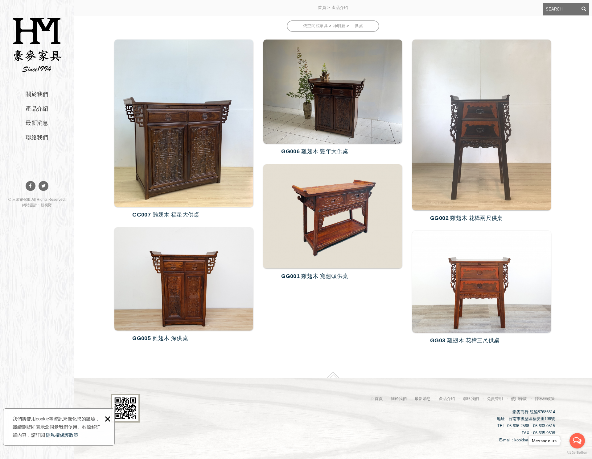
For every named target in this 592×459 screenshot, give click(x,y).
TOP (333, 375)
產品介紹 (37, 109)
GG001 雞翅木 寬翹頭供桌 (332, 222)
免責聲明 (495, 398)
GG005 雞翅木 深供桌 (183, 285)
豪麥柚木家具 (37, 44)
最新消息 (37, 123)
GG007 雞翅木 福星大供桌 (183, 130)
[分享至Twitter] (43, 186)
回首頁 (377, 398)
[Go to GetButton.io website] (577, 453)
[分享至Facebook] (30, 186)
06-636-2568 (518, 425)
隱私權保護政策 (62, 435)
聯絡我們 (37, 137)
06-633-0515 (544, 425)
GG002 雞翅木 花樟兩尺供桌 (481, 131)
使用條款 (519, 398)
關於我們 (37, 94)
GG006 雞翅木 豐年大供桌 (332, 98)
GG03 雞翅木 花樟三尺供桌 (481, 288)
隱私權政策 (545, 398)
